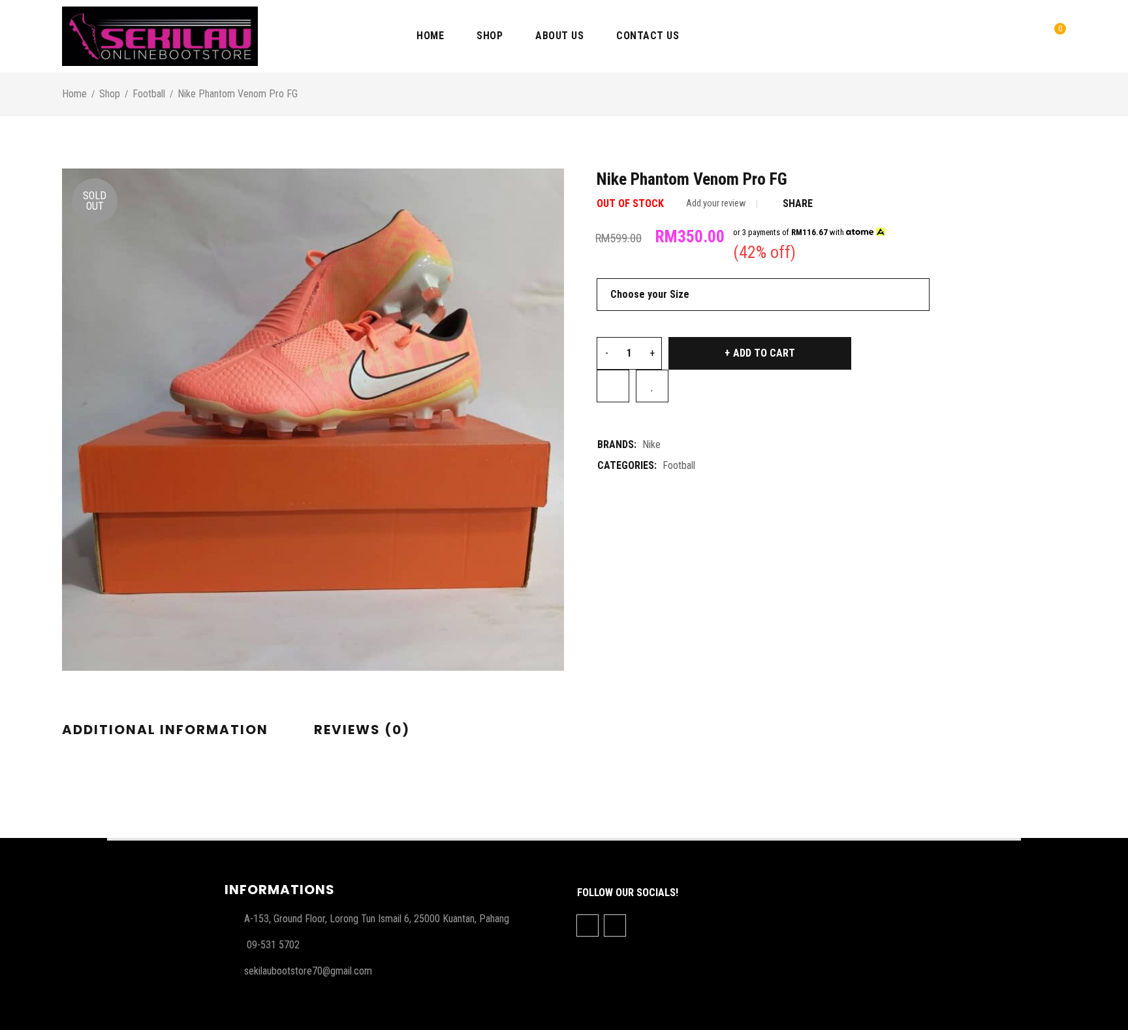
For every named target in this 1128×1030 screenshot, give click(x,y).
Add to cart (764, 353)
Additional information (165, 729)
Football (149, 94)
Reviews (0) (362, 729)
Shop (109, 94)
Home (74, 94)
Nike (651, 444)
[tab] (165, 730)
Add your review (715, 203)
